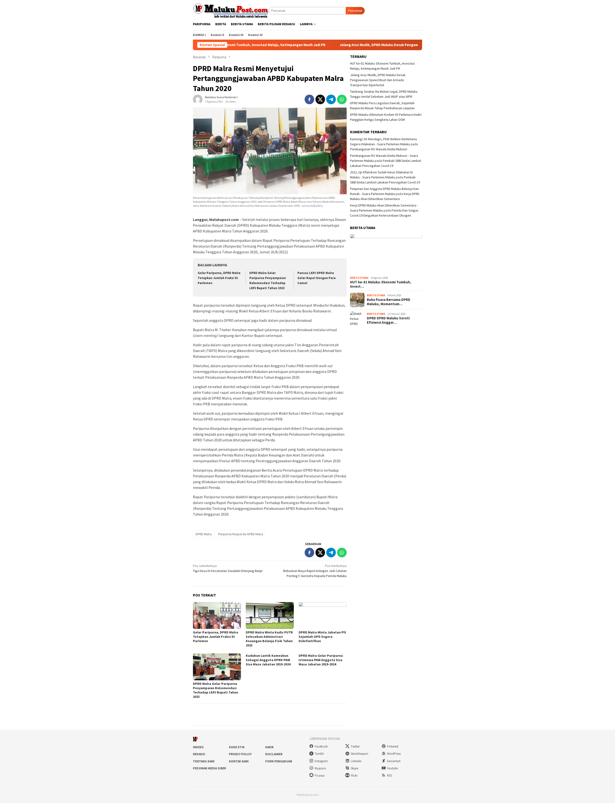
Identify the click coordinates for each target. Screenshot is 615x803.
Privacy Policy (240, 754)
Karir (269, 747)
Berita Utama (359, 278)
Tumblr (319, 754)
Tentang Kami (204, 761)
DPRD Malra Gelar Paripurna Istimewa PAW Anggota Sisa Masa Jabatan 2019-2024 (321, 659)
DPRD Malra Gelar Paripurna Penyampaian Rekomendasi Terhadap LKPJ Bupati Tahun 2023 (215, 690)
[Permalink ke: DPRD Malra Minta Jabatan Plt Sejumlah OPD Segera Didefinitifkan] (323, 615)
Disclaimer (274, 754)
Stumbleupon (359, 754)
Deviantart (393, 761)
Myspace (320, 768)
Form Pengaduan (278, 761)
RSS (389, 775)
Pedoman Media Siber (209, 768)
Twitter (355, 746)
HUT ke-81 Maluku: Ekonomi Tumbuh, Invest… (380, 284)
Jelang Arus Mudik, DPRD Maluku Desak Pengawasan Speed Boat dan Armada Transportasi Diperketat (384, 45)
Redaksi (199, 754)
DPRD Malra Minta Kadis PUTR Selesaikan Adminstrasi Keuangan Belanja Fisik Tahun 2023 (269, 638)
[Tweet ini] (320, 99)
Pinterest (392, 746)
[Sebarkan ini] (309, 99)
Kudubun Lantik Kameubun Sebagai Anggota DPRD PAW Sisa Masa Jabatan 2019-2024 (268, 659)
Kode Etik (237, 747)
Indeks (198, 747)
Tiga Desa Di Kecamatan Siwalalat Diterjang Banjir (228, 568)
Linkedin (356, 761)
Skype (354, 768)
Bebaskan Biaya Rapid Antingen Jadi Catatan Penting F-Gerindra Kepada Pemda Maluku (315, 571)
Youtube (392, 768)
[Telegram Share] (331, 99)
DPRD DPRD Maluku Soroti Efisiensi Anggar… (388, 320)
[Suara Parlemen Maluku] (231, 10)
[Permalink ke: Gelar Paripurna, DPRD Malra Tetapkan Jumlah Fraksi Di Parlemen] (217, 615)
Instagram (321, 761)
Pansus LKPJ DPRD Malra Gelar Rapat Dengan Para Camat (316, 278)
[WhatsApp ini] (342, 99)
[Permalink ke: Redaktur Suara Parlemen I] (198, 99)
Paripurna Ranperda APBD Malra (240, 534)
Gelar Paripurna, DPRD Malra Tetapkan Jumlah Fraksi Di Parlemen (219, 278)
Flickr (354, 775)
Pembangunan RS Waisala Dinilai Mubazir (378, 149)
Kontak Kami (239, 761)
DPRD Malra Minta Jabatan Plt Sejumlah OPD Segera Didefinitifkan (322, 636)
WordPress (394, 754)
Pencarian (355, 10)
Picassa (320, 775)
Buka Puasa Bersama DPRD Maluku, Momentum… (388, 302)
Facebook (321, 746)
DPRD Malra (204, 534)
